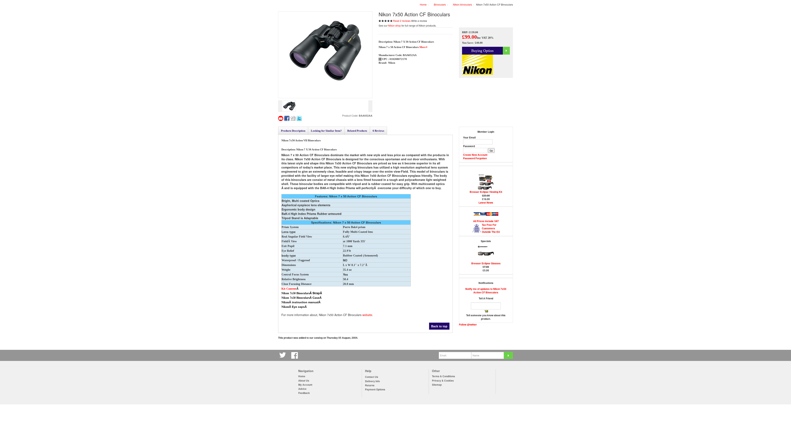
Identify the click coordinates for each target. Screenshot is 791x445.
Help (368, 371)
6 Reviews (378, 130)
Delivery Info (372, 381)
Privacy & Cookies (443, 380)
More (422, 47)
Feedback (304, 393)
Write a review (419, 20)
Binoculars (440, 4)
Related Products (357, 130)
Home (301, 376)
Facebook (295, 355)
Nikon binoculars (462, 4)
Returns (369, 385)
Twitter (283, 355)
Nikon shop (394, 25)
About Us (303, 380)
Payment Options (375, 389)
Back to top (439, 326)
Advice (302, 389)
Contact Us (371, 377)
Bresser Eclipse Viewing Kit (486, 192)
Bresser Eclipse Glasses (486, 263)
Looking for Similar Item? (326, 130)
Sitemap (437, 384)
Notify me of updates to (485, 290)
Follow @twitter (468, 324)
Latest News (486, 202)
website (367, 315)
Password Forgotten (475, 158)
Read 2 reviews (402, 20)
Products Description (293, 130)
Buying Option (482, 51)
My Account (305, 384)
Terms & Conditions (443, 376)
